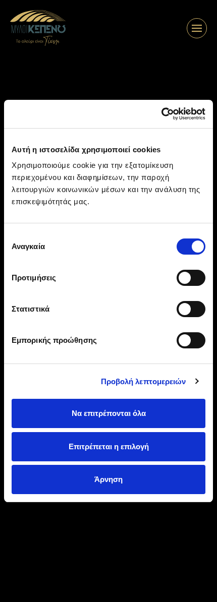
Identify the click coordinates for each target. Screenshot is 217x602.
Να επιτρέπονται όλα (109, 413)
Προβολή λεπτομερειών (143, 381)
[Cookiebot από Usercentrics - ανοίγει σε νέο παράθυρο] (161, 114)
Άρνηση (108, 479)
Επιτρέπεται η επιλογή (109, 446)
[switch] (191, 278)
